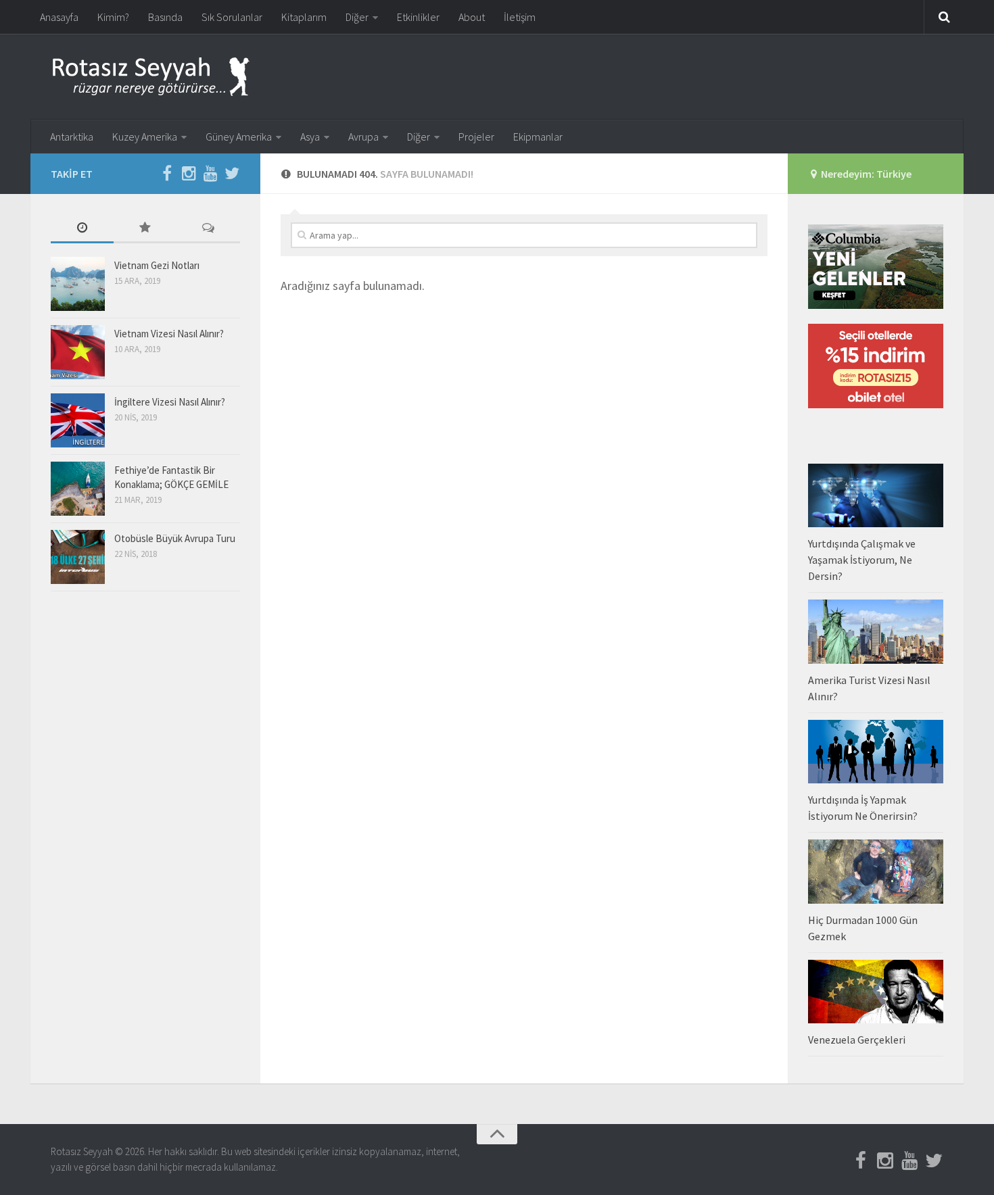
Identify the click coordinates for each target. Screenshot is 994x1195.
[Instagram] (189, 173)
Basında (165, 17)
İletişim (520, 17)
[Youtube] (210, 173)
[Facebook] (167, 173)
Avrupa (363, 136)
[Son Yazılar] (82, 228)
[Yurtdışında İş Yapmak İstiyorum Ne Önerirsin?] (875, 751)
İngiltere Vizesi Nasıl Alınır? (169, 401)
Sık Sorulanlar (232, 17)
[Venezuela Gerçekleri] (875, 991)
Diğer (357, 17)
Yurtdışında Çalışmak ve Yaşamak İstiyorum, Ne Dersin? (862, 560)
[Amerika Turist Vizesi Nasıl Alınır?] (875, 631)
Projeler (476, 136)
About (471, 17)
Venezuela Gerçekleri (856, 1039)
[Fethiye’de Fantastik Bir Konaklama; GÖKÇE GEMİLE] (78, 489)
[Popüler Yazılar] (145, 228)
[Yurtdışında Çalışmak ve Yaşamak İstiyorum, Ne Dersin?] (875, 495)
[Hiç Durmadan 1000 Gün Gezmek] (875, 871)
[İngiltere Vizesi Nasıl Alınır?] (78, 420)
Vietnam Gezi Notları (156, 265)
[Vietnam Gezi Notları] (78, 284)
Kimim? (113, 17)
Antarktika (71, 136)
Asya (310, 136)
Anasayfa (59, 17)
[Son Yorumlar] (208, 228)
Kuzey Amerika (144, 136)
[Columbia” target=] (875, 305)
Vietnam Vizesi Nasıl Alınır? (169, 333)
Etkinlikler (418, 17)
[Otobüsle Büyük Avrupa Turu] (78, 557)
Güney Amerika (239, 136)
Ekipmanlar (538, 136)
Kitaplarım (304, 17)
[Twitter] (232, 173)
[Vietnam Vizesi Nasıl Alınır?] (78, 352)
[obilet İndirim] (875, 404)
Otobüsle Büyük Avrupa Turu (174, 538)
